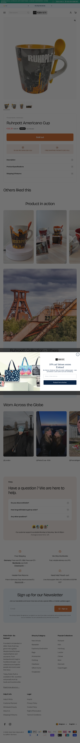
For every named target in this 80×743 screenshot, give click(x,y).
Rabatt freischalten (60, 382)
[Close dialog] (77, 354)
